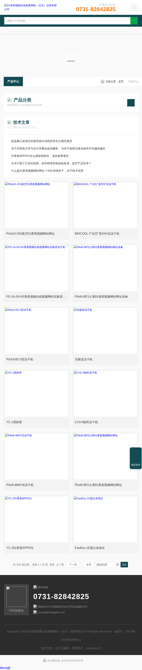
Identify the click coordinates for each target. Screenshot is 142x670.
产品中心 (13, 81)
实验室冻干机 (84, 359)
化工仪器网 (62, 648)
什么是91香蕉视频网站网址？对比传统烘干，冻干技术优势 (47, 170)
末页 (88, 564)
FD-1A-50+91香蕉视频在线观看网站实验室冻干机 (37, 296)
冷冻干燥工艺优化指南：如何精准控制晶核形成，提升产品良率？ (51, 163)
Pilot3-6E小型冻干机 (19, 359)
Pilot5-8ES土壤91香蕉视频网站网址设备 (101, 296)
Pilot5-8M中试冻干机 (20, 484)
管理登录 (77, 648)
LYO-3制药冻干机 (86, 422)
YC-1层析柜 (14, 422)
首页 (121, 81)
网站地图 (5, 667)
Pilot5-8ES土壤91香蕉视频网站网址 (98, 484)
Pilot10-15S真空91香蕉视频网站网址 (30, 233)
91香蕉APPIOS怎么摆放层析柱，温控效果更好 (40, 155)
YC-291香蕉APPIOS (19, 547)
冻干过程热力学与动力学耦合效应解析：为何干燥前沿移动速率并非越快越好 (58, 148)
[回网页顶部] (135, 451)
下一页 (73, 564)
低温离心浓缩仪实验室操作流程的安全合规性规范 (41, 141)
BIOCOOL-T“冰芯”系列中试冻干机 (97, 233)
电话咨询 (135, 465)
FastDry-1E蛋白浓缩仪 (90, 547)
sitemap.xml (93, 648)
